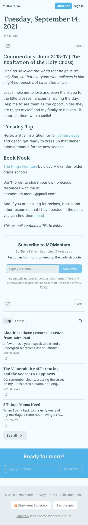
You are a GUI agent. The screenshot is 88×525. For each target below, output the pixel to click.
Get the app (65, 505)
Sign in (79, 6)
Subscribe (63, 6)
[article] (44, 345)
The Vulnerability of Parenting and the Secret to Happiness (31, 371)
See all (12, 435)
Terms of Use (64, 278)
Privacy (41, 495)
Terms (52, 495)
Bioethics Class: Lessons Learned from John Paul (33, 335)
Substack (22, 516)
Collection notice (71, 495)
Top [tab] (8, 321)
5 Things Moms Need (21, 404)
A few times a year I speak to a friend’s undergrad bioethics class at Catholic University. (31, 345)
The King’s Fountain (20, 166)
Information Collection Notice (47, 283)
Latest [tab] (19, 321)
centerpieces (68, 135)
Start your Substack (32, 505)
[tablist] (14, 321)
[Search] (80, 321)
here (39, 215)
